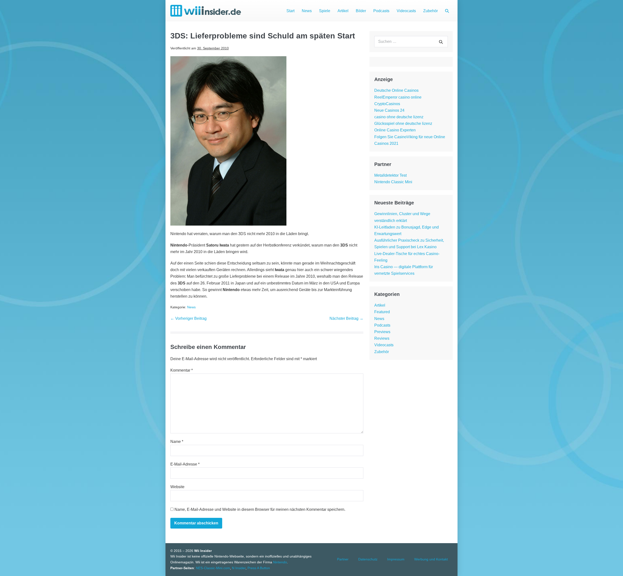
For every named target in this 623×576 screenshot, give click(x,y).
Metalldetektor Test (390, 175)
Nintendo (280, 562)
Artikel (343, 11)
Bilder (361, 11)
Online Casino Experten (395, 130)
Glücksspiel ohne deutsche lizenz (403, 123)
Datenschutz (367, 559)
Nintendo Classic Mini (393, 182)
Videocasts (406, 11)
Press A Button (258, 568)
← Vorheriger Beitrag (188, 318)
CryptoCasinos (387, 104)
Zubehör (430, 11)
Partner (342, 559)
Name (176, 441)
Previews (382, 332)
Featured (382, 312)
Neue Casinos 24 (389, 110)
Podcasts (381, 11)
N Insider (239, 568)
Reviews (381, 338)
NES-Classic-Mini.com (213, 568)
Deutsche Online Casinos (396, 90)
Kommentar (181, 370)
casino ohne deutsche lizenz (398, 117)
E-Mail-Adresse (185, 464)
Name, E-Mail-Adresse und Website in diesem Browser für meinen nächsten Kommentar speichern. (259, 509)
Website (177, 487)
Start (290, 11)
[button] (447, 11)
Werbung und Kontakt (431, 559)
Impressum (395, 559)
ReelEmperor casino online (397, 97)
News (307, 11)
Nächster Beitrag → (346, 318)
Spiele (324, 11)
